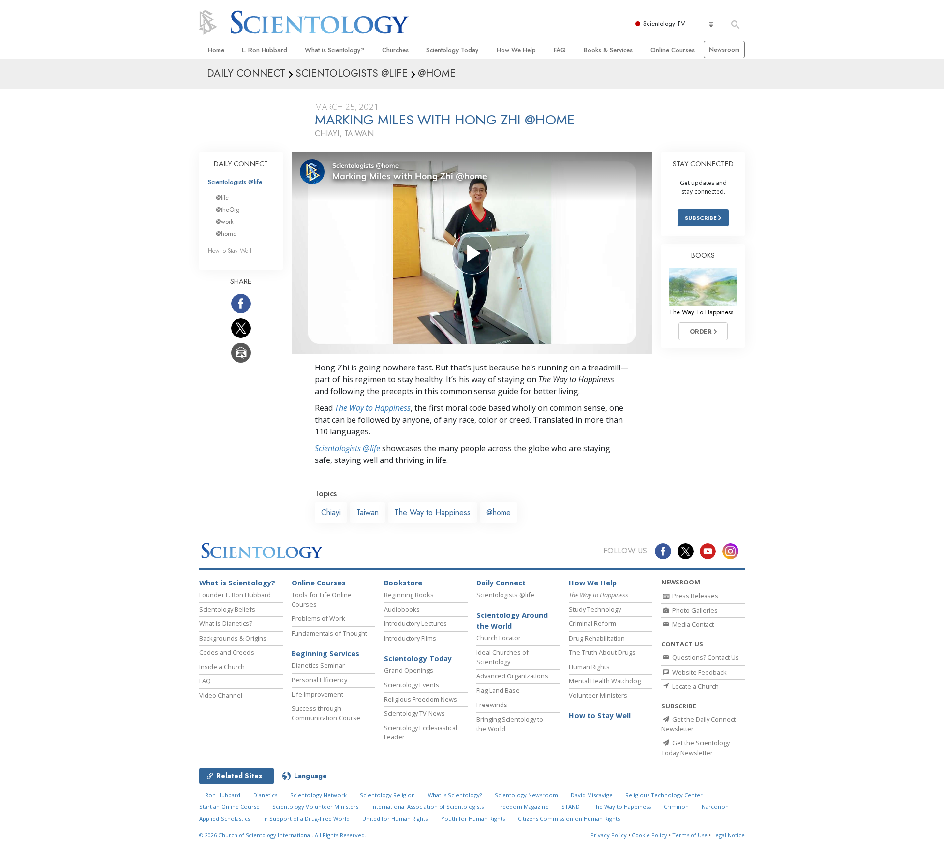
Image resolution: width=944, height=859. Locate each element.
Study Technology (595, 609)
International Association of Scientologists (427, 806)
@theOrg (228, 209)
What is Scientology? (334, 50)
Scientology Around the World (512, 621)
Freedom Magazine (523, 806)
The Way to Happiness (373, 407)
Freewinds (491, 704)
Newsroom (724, 49)
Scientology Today (452, 50)
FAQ (560, 50)
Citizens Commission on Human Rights (569, 818)
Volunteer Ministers (598, 695)
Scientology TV (664, 23)
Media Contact (692, 624)
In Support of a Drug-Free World (306, 818)
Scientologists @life (235, 181)
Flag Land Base (498, 690)
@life (222, 197)
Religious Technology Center (664, 794)
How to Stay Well (229, 250)
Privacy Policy (608, 835)
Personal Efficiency (319, 679)
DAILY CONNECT (241, 164)
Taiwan (367, 512)
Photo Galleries (694, 610)
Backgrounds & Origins (232, 638)
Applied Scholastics (224, 818)
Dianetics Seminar (318, 665)
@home (498, 512)
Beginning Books (409, 594)
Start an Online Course (229, 806)
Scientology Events (411, 684)
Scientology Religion (387, 794)
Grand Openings (408, 670)
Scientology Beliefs (227, 609)
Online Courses (672, 50)
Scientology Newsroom (526, 794)
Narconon (715, 806)
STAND (570, 806)
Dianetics (265, 794)
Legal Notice (728, 835)
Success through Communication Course (326, 713)
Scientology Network (318, 794)
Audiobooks (402, 609)
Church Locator (498, 637)
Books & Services (608, 50)
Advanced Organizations (512, 676)
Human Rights (589, 666)
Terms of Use (690, 835)
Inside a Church (222, 666)
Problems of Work (318, 618)
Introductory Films (410, 638)
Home (216, 50)
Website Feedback (699, 672)
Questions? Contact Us (705, 657)
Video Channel (220, 695)
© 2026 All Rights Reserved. (282, 835)
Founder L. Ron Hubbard (235, 594)
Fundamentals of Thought (329, 633)
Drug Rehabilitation (597, 638)
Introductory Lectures (415, 623)
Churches (395, 50)
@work (225, 221)
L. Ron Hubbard (264, 50)
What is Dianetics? (225, 623)
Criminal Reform (592, 623)
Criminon (676, 806)
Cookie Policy (649, 835)
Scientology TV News (414, 713)
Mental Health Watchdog (605, 680)
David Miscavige (592, 794)
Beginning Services (325, 653)
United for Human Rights (395, 818)
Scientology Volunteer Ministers (315, 806)
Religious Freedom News (420, 699)
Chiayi (331, 512)
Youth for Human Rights (473, 818)
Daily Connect (501, 582)
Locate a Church (695, 686)
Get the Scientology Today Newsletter (695, 747)
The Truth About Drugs (602, 652)
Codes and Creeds (226, 652)
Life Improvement (317, 694)
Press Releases (694, 595)
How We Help (516, 50)
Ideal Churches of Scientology (502, 657)
